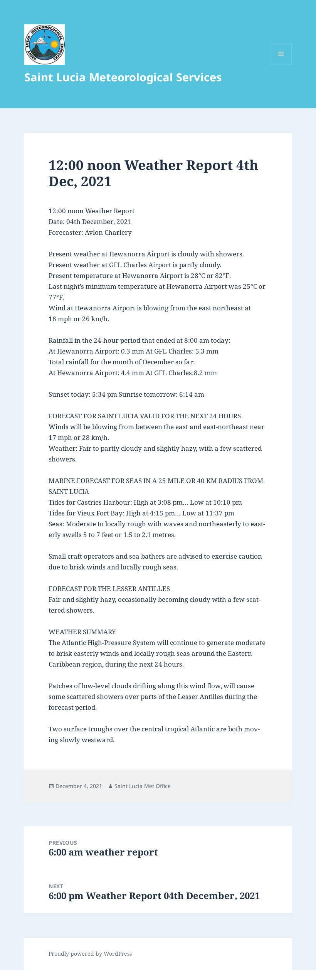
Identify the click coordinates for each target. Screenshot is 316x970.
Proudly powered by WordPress (90, 953)
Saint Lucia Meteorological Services (123, 76)
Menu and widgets (281, 64)
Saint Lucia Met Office (142, 786)
